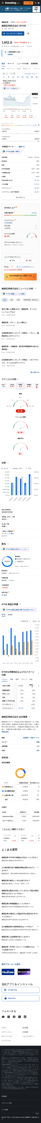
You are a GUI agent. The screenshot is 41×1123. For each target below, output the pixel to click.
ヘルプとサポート (28, 1036)
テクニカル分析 (9, 379)
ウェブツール (6, 1040)
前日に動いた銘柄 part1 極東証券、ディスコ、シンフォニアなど (20, 310)
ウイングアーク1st (8, 835)
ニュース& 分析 (22, 63)
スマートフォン (7, 1032)
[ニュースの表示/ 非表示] (14, 74)
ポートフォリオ (7, 1036)
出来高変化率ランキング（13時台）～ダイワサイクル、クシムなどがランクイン (20, 361)
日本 (37, 750)
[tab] (12, 386)
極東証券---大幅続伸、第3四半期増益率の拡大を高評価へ (20, 347)
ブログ (4, 1028)
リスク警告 (5, 1109)
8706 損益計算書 (10, 604)
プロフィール (10, 68)
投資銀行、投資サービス (31, 738)
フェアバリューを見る (30, 125)
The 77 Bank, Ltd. (8, 821)
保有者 (5, 757)
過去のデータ (27, 68)
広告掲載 (25, 1032)
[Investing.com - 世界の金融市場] (12, 3)
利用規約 (4, 1096)
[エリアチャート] (7, 74)
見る (21, 708)
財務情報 (34, 63)
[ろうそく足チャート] (4, 74)
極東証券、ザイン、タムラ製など (14, 322)
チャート (11, 63)
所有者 (19, 68)
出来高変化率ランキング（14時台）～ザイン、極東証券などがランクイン (20, 334)
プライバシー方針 (7, 1103)
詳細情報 (10, 54)
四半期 (10, 614)
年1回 (3, 614)
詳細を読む (5, 732)
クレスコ (23, 835)
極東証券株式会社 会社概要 (14, 717)
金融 (37, 742)
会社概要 (25, 1028)
